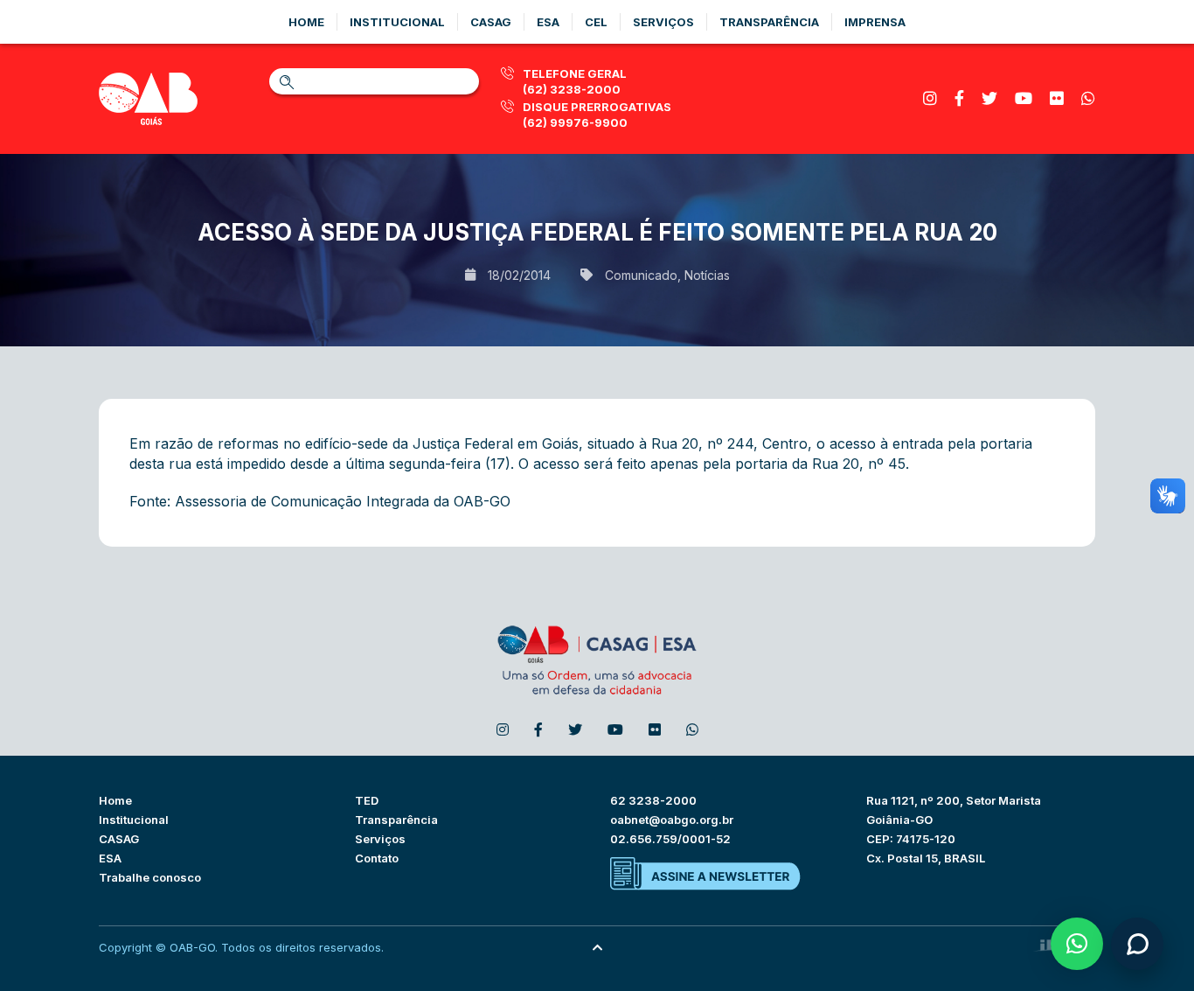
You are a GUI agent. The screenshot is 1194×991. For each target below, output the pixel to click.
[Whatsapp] (1088, 98)
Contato (377, 858)
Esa (548, 22)
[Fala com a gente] (1137, 944)
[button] (1077, 944)
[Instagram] (930, 98)
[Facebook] (959, 98)
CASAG (119, 839)
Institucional (397, 22)
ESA (110, 858)
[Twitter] (989, 98)
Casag (490, 22)
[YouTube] (1023, 98)
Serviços (663, 22)
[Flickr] (1057, 98)
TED (366, 800)
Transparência (769, 22)
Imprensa (875, 22)
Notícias (707, 275)
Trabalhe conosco (150, 877)
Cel (596, 22)
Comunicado (641, 275)
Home (306, 22)
